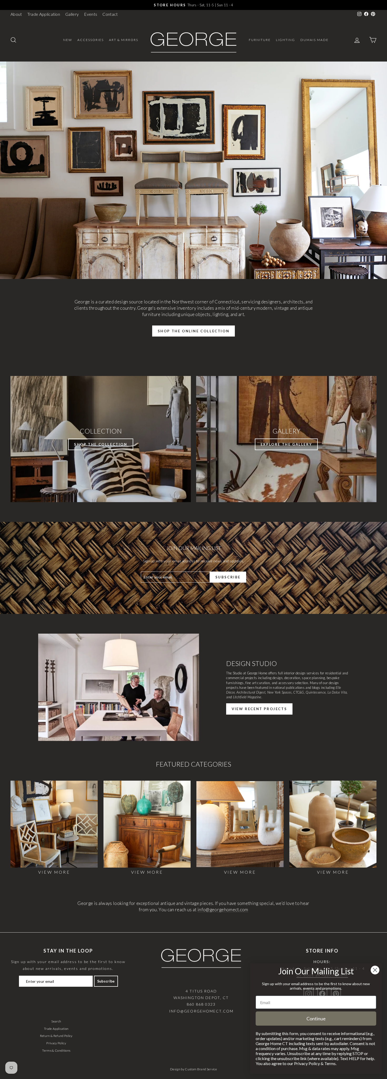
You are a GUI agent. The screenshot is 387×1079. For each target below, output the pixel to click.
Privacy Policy (56, 1043)
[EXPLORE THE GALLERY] (286, 439)
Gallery (72, 14)
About (16, 14)
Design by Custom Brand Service (193, 1069)
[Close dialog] (375, 970)
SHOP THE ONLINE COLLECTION (194, 331)
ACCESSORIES (90, 40)
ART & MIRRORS (123, 40)
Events (90, 14)
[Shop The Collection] (101, 439)
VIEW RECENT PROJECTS (259, 709)
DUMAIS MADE (314, 40)
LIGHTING (285, 40)
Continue (316, 1018)
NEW (67, 40)
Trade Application (43, 14)
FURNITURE (260, 40)
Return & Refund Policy (56, 1036)
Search (56, 1021)
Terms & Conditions (56, 1050)
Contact (110, 14)
